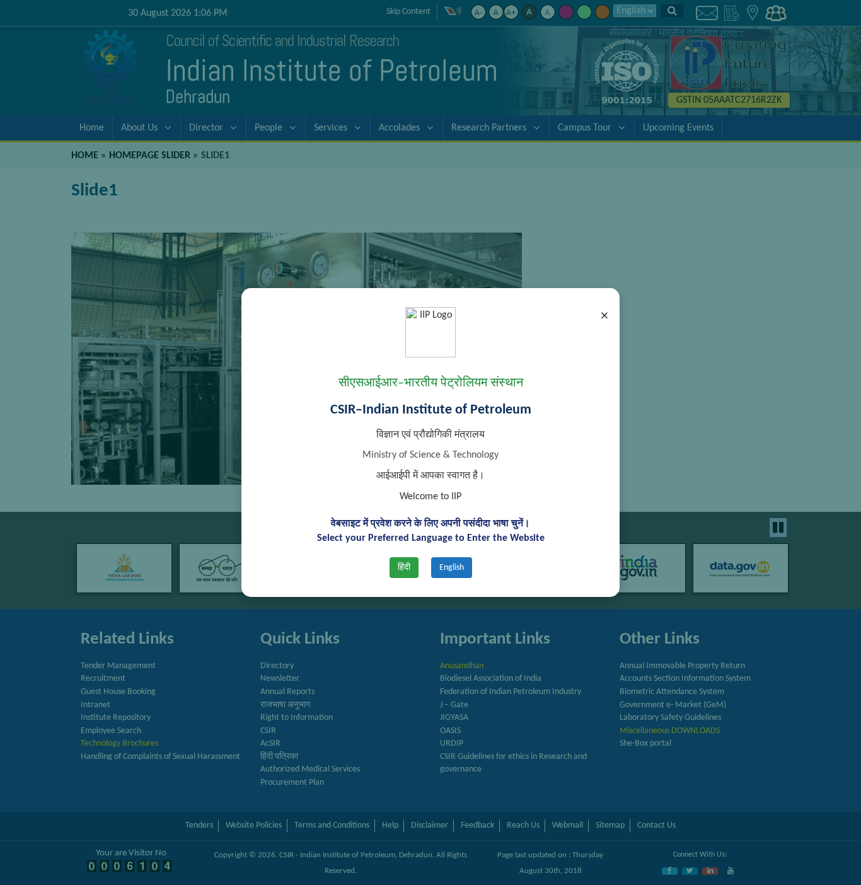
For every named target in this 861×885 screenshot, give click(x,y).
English (451, 567)
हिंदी (404, 567)
